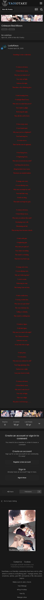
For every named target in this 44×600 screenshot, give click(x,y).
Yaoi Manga (22, 586)
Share (11, 492)
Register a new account (22, 462)
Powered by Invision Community (22, 567)
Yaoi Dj (22, 593)
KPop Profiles (22, 589)
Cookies (27, 562)
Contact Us (17, 562)
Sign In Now (22, 478)
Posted (15, 48)
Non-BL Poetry (19, 37)
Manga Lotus (22, 597)
